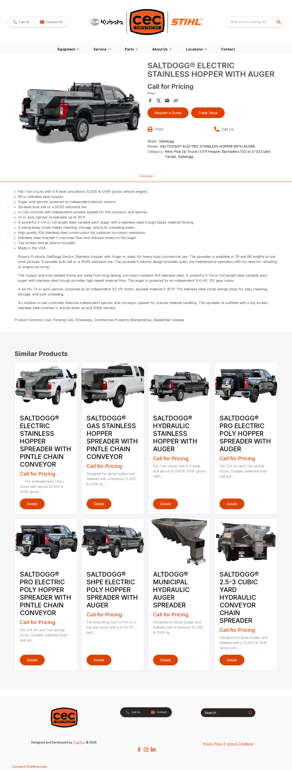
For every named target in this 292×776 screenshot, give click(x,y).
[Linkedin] (153, 749)
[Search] (250, 712)
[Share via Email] (167, 100)
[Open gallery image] (79, 110)
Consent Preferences (29, 766)
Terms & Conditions (239, 744)
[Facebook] (139, 749)
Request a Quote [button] (168, 113)
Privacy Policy (213, 744)
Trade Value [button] (208, 113)
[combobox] (255, 22)
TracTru (78, 742)
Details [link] (32, 504)
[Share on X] (158, 100)
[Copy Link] (175, 100)
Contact (228, 49)
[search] (279, 22)
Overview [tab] (146, 176)
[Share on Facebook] (150, 100)
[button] (21, 22)
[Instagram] (146, 749)
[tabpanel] (79, 110)
